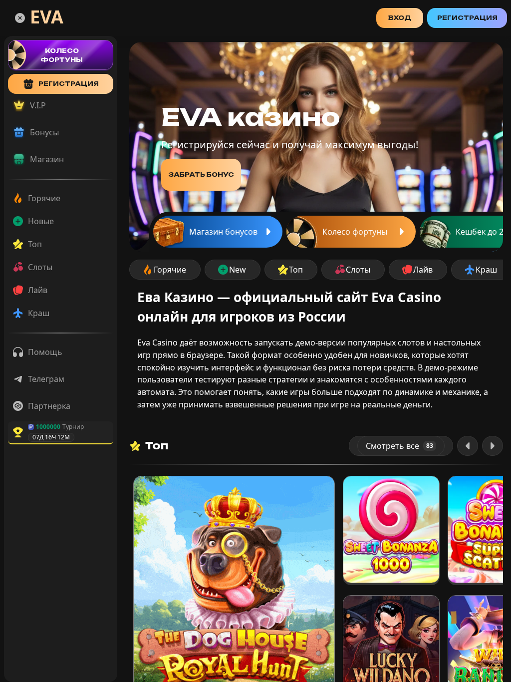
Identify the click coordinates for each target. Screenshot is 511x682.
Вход (399, 17)
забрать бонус (201, 174)
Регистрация (467, 17)
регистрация (68, 83)
